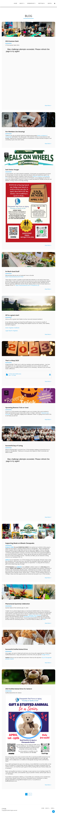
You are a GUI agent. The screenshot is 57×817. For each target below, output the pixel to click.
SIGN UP (19, 567)
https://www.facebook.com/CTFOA (14, 276)
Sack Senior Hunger (12, 170)
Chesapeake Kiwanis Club (30, 616)
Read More (48, 105)
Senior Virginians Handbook (12, 327)
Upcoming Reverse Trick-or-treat (16, 407)
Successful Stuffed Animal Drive (16, 649)
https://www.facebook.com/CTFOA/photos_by (27, 285)
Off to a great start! (12, 315)
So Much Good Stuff (12, 271)
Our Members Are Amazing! (15, 132)
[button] (22, 3)
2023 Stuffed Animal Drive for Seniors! (18, 689)
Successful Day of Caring (14, 446)
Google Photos (46, 654)
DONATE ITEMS (9, 547)
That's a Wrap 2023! (12, 360)
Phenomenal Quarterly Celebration (17, 604)
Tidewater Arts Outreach (34, 615)
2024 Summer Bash (12, 41)
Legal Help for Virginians (11, 330)
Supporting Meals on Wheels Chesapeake (19, 543)
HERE (44, 619)
